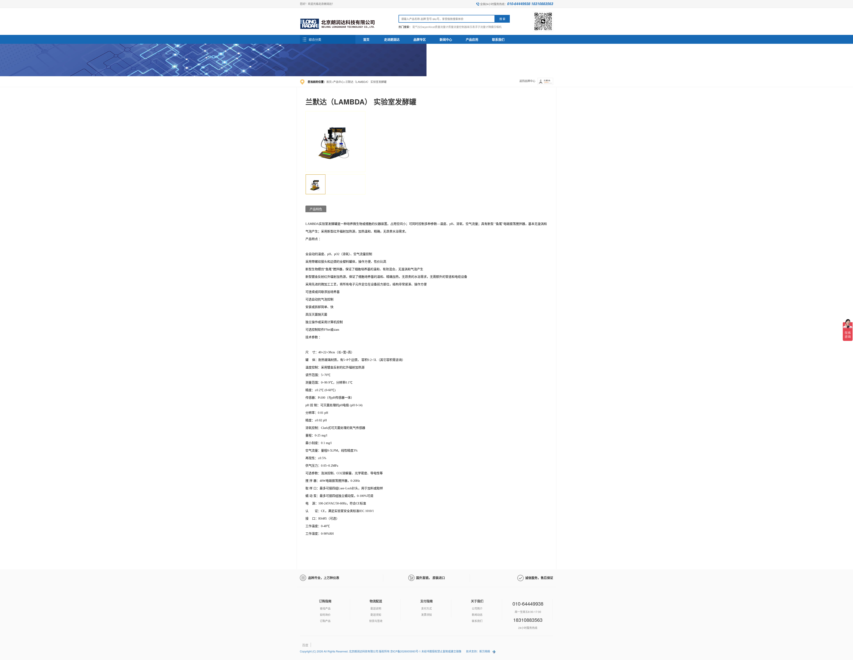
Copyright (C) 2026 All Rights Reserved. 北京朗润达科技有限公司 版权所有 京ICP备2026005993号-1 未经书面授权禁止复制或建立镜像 (381, 651)
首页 (366, 39)
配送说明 (376, 608)
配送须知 (376, 614)
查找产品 (325, 608)
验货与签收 (376, 621)
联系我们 (477, 621)
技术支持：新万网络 (478, 651)
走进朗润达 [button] (392, 39)
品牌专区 (419, 39)
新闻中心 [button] (446, 39)
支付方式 (426, 608)
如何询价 (325, 614)
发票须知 (426, 614)
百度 (305, 645)
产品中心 (338, 82)
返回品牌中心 (527, 81)
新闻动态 (477, 614)
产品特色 (316, 209)
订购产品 (325, 621)
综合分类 (315, 39)
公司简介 (477, 608)
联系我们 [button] (498, 39)
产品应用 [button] (472, 39)
